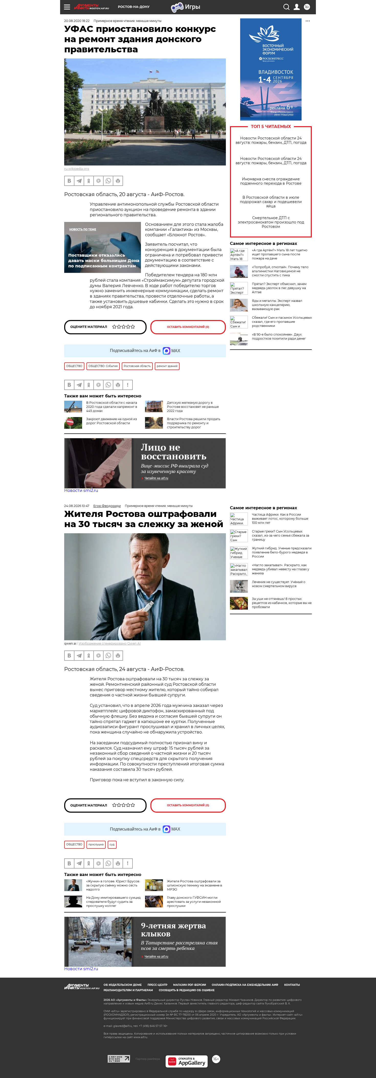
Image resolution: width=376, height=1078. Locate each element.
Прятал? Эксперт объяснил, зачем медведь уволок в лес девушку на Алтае (279, 288)
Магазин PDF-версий (189, 985)
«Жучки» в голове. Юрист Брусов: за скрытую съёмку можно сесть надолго (113, 885)
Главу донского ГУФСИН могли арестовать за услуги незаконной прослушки (194, 902)
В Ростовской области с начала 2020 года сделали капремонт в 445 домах (111, 407)
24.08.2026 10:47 (76, 506)
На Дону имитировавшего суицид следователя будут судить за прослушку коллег (113, 902)
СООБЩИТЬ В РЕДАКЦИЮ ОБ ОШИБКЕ (187, 990)
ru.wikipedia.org (76, 169)
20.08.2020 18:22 (77, 21)
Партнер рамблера (148, 1058)
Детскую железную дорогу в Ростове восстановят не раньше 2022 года (193, 407)
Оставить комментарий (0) (188, 327)
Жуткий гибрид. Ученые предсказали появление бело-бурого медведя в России (282, 552)
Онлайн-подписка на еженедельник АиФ (245, 985)
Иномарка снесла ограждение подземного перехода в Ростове (271, 181)
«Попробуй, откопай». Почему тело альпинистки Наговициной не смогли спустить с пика (280, 271)
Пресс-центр (157, 985)
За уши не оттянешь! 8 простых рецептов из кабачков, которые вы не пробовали (282, 603)
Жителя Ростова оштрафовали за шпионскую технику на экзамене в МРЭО (194, 885)
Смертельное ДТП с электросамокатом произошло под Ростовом (271, 222)
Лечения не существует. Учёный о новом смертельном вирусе (278, 584)
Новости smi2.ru (81, 490)
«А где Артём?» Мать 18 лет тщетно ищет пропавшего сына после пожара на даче (279, 254)
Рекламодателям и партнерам (128, 990)
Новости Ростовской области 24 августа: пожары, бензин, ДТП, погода (271, 140)
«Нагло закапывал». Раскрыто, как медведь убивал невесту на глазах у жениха (280, 569)
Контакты (292, 985)
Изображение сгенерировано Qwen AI (110, 643)
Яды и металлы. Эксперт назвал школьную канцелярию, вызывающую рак (277, 305)
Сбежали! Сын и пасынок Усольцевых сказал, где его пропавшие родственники (282, 322)
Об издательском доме (123, 985)
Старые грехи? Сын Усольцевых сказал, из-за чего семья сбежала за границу (280, 535)
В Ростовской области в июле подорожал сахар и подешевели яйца (271, 201)
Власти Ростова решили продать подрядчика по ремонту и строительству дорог (193, 423)
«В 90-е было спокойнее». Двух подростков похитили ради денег (279, 336)
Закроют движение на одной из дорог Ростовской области (111, 421)
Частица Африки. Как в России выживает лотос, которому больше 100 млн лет (280, 519)
